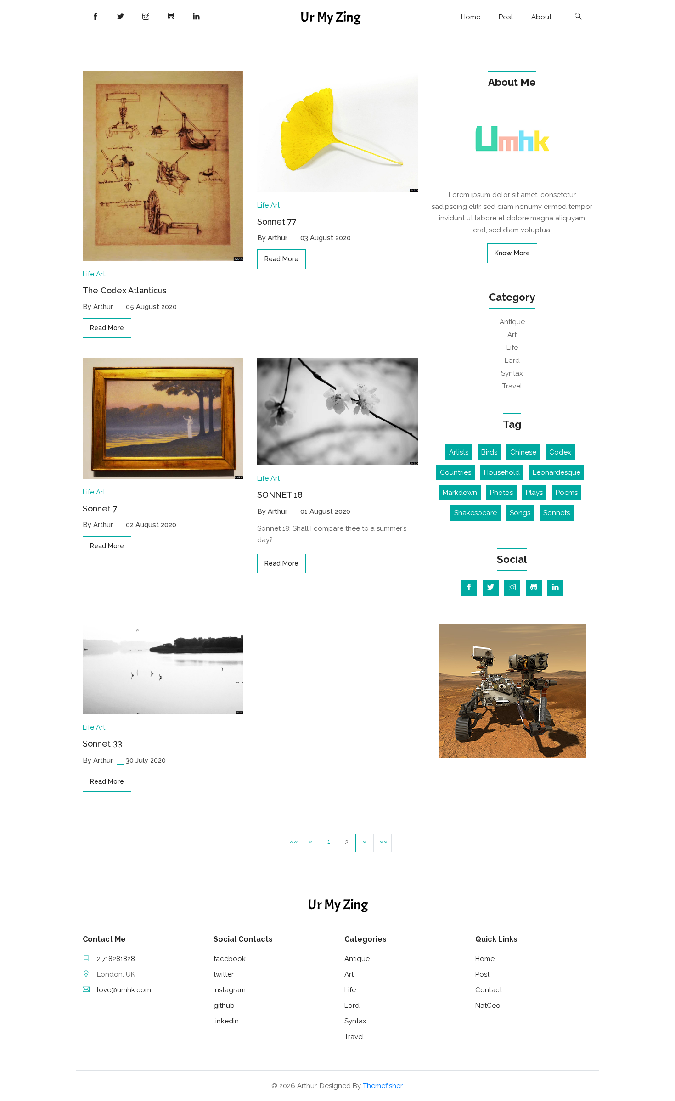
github (224, 1005)
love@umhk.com (124, 990)
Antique (512, 322)
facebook (230, 959)
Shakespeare (475, 513)
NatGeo (488, 1005)
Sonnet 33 (102, 743)
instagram (230, 990)
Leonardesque (556, 472)
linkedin (226, 1021)
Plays (534, 493)
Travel (512, 386)
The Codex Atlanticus (125, 290)
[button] (293, 843)
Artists (458, 452)
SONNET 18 (280, 495)
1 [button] (328, 841)
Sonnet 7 (100, 508)
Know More (512, 253)
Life (88, 274)
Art (100, 274)
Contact (488, 990)
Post (506, 17)
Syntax (512, 373)
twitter (224, 974)
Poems (567, 493)
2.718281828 (116, 959)
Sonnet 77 (277, 221)
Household (502, 472)
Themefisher (382, 1086)
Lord (512, 360)
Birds (489, 452)
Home (470, 17)
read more (107, 327)
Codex (560, 452)
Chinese (523, 452)
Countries (455, 472)
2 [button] (347, 842)
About (541, 17)
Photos (501, 493)
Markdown (460, 493)
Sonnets (556, 513)
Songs (520, 513)
